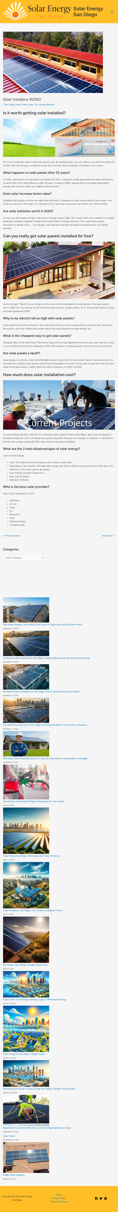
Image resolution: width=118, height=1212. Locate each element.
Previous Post (11, 535)
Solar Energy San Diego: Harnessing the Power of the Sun (31, 856)
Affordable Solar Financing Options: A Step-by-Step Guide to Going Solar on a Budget (45, 758)
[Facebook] (96, 1198)
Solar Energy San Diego (88, 11)
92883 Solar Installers (14, 1175)
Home (59, 1194)
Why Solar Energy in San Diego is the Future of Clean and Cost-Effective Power (42, 624)
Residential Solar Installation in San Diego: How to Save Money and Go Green (41, 691)
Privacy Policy (59, 1198)
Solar (30, 104)
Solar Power (9, 1136)
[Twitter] (101, 1198)
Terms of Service (59, 1201)
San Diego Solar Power (15, 104)
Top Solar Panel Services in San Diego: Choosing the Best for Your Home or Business (45, 725)
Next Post (108, 535)
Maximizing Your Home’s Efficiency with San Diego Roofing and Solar (37, 1128)
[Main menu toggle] (112, 11)
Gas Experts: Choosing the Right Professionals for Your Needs (33, 801)
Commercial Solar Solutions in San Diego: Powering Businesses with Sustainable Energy (46, 658)
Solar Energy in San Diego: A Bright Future (24, 1054)
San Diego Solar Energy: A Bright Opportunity (25, 965)
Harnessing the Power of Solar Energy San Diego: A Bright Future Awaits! (39, 1089)
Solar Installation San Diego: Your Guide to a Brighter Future (32, 910)
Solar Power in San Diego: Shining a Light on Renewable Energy (34, 999)
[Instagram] (105, 1198)
